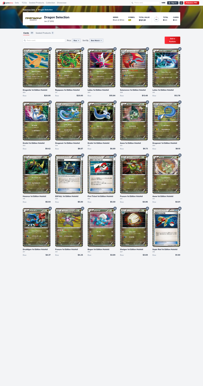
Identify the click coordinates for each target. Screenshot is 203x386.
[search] (132, 2)
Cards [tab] (26, 32)
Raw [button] (75, 40)
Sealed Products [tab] (43, 32)
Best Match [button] (95, 40)
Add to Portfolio (172, 40)
